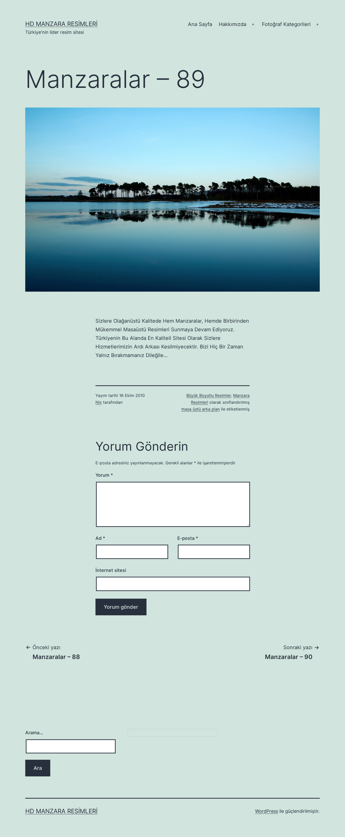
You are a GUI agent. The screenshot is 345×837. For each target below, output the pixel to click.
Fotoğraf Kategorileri (286, 24)
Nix (98, 402)
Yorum (104, 475)
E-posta (187, 538)
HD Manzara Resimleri (61, 24)
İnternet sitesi (110, 570)
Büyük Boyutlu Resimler (208, 395)
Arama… (34, 732)
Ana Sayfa (200, 24)
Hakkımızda (232, 24)
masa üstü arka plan (200, 409)
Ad (100, 538)
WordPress (266, 811)
